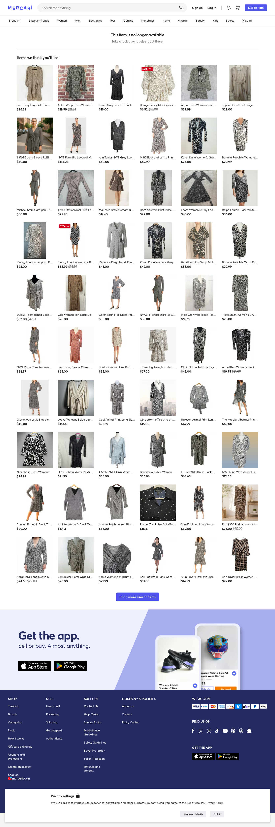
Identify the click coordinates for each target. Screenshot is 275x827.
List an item (256, 7)
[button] (229, 8)
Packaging (52, 714)
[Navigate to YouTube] (225, 731)
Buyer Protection (94, 750)
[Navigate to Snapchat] (249, 731)
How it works (16, 738)
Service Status (93, 722)
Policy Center (130, 722)
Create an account (19, 767)
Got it (217, 814)
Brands (12, 714)
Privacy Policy (214, 803)
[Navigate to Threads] (241, 731)
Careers (127, 714)
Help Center (91, 714)
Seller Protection (94, 758)
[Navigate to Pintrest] (233, 731)
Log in (211, 7)
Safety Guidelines (95, 742)
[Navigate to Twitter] (201, 731)
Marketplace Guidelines (92, 732)
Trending (13, 706)
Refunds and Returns (92, 769)
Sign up (197, 7)
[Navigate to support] (196, 706)
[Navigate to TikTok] (217, 731)
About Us (128, 706)
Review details (193, 814)
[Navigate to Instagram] (209, 731)
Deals (11, 730)
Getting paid (54, 730)
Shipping (51, 722)
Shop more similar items (138, 597)
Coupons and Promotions (16, 756)
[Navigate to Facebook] (193, 731)
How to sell (53, 706)
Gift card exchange (20, 746)
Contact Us (91, 706)
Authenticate (54, 738)
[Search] (181, 8)
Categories (15, 722)
